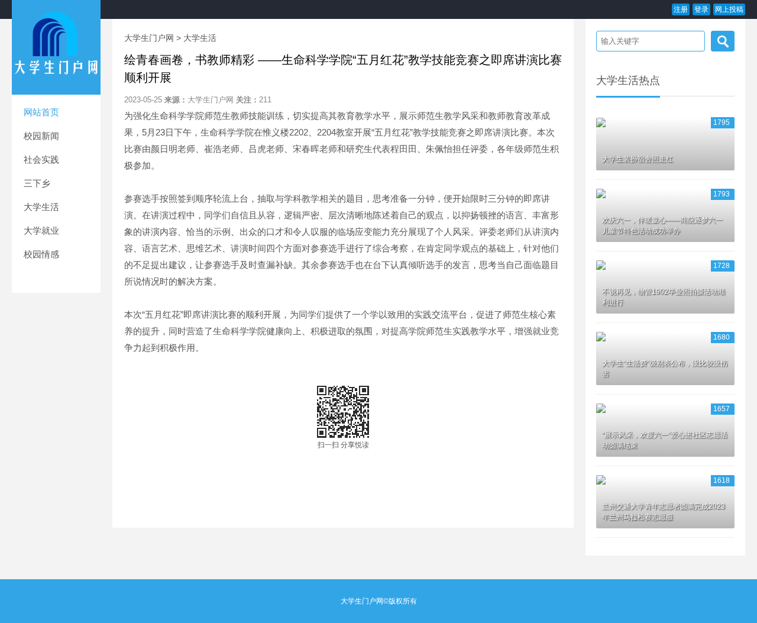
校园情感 (41, 254)
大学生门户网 (149, 38)
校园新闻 (41, 136)
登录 (701, 9)
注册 (681, 9)
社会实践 (41, 159)
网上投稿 (729, 9)
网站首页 (41, 112)
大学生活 (41, 207)
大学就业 (41, 230)
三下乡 (37, 183)
